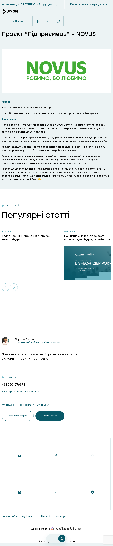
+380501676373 (13, 384)
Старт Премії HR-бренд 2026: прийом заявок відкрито (26, 238)
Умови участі (63, 516)
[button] (5, 287)
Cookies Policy (45, 516)
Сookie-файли (10, 516)
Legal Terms (27, 516)
